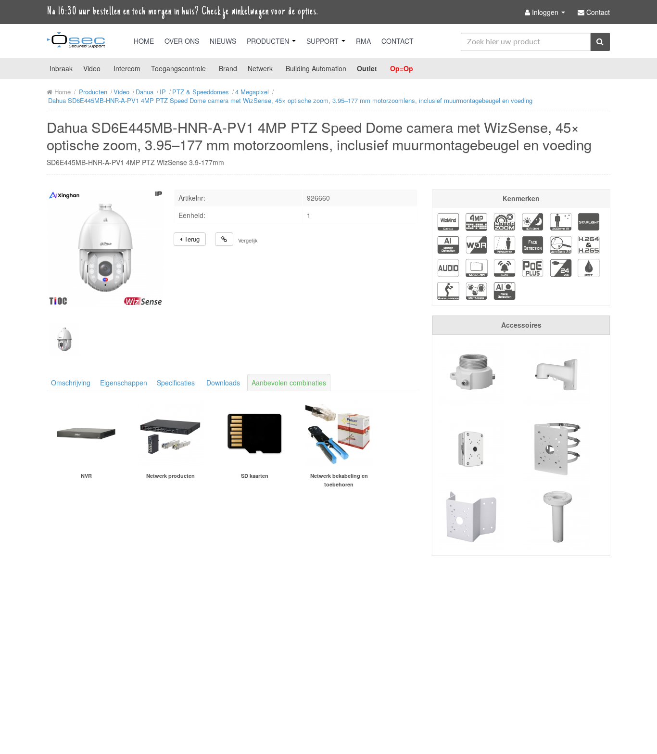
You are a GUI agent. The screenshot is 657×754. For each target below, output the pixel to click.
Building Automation (316, 68)
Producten (269, 41)
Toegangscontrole (178, 68)
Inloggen (545, 12)
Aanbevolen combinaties (289, 382)
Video (92, 68)
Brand (228, 68)
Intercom (127, 68)
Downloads (223, 382)
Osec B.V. (76, 41)
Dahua (144, 91)
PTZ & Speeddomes (200, 91)
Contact (397, 41)
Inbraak (61, 68)
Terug (191, 238)
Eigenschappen (123, 382)
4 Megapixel (252, 91)
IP (163, 91)
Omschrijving (70, 382)
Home (144, 41)
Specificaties (176, 382)
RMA (363, 41)
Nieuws (223, 41)
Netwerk (260, 68)
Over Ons (181, 41)
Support (323, 41)
